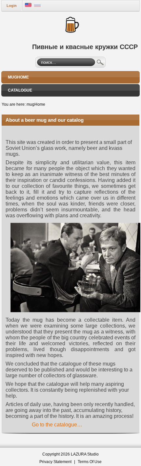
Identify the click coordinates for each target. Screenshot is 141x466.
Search (100, 63)
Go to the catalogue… (57, 424)
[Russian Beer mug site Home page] (70, 24)
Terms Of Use (90, 461)
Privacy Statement (55, 461)
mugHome (36, 104)
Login (12, 6)
